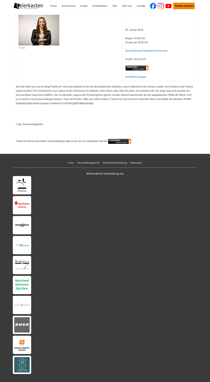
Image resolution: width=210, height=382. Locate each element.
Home (53, 6)
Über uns (127, 6)
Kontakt (141, 6)
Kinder (84, 6)
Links (71, 162)
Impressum (136, 162)
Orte (114, 6)
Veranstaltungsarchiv (88, 162)
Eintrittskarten (100, 6)
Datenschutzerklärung (115, 162)
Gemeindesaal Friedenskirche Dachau (146, 50)
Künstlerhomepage (135, 77)
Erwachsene (68, 6)
